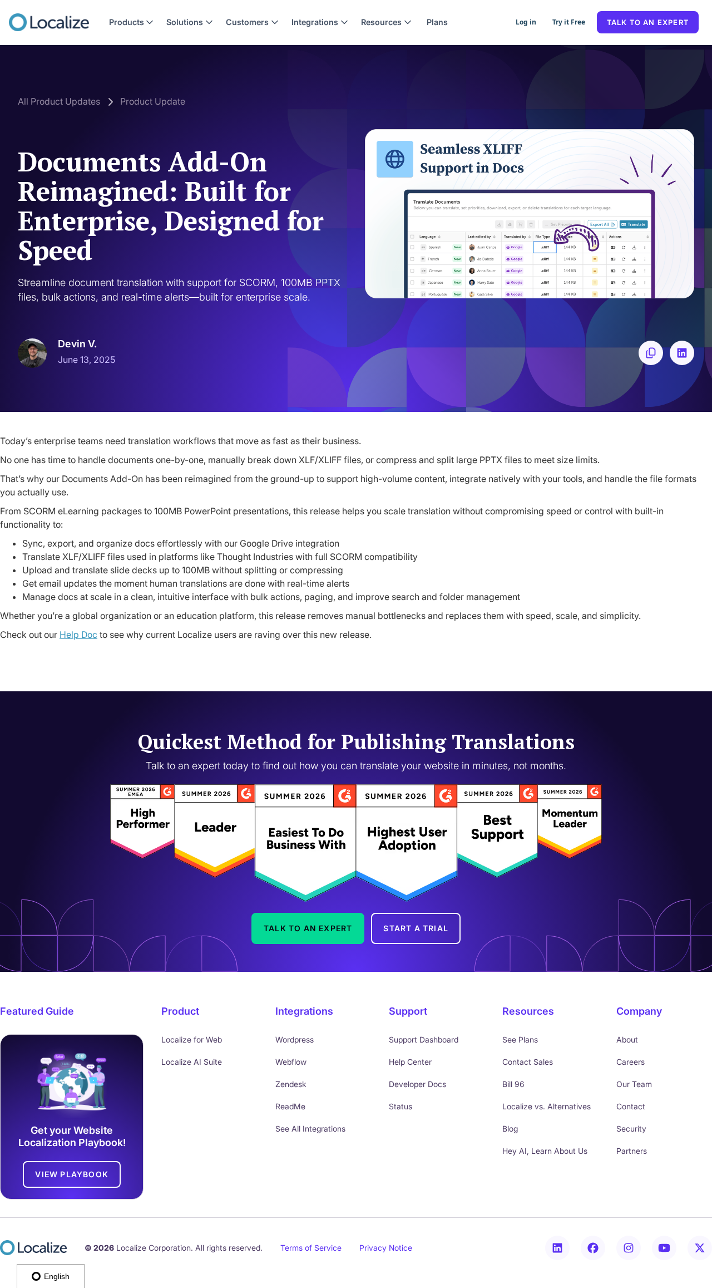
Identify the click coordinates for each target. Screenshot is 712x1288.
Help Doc (78, 634)
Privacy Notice (385, 1247)
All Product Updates (59, 101)
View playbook (71, 1174)
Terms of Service (311, 1247)
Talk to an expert (648, 22)
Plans (437, 22)
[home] (49, 22)
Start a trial (415, 928)
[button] (131, 22)
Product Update (152, 101)
